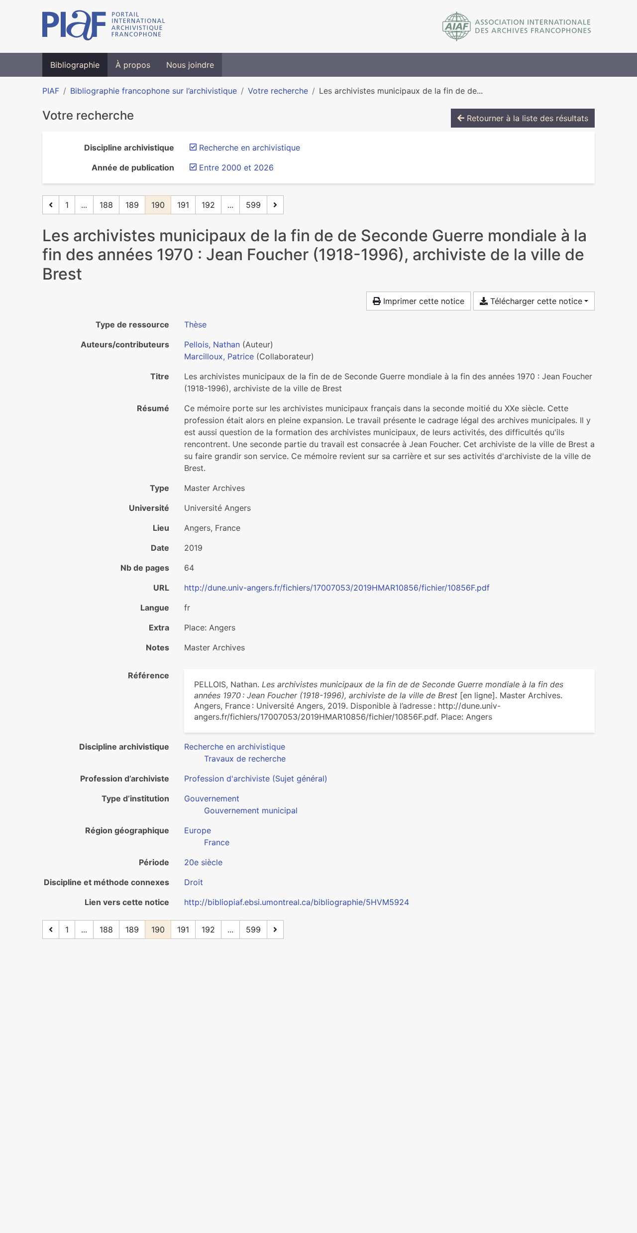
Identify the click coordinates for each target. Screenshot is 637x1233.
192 (208, 205)
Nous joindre (190, 65)
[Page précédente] (50, 204)
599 (253, 205)
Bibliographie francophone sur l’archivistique (153, 91)
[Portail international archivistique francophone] (103, 26)
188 (106, 205)
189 (132, 205)
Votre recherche (278, 91)
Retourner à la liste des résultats (526, 118)
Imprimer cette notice (422, 301)
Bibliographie (75, 65)
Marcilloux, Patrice (219, 356)
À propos (132, 65)
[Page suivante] (275, 204)
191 (183, 205)
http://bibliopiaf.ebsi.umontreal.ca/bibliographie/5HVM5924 (296, 902)
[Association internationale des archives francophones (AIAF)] (517, 26)
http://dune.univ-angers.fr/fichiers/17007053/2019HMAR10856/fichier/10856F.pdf (337, 588)
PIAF (50, 91)
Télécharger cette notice (535, 301)
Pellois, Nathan (212, 344)
